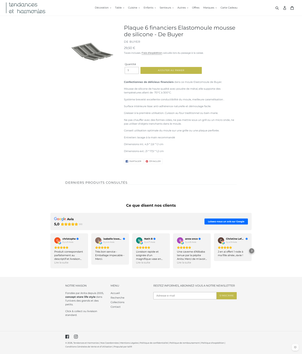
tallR (129, 346)
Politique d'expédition (212, 343)
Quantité (130, 64)
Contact (116, 306)
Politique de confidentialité (154, 343)
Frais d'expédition (152, 52)
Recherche (117, 297)
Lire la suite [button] (61, 262)
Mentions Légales (129, 343)
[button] (50, 250)
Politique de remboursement (185, 343)
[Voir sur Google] (57, 240)
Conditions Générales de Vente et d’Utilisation (88, 346)
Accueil (115, 293)
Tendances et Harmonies (86, 343)
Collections (117, 302)
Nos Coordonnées (110, 343)
